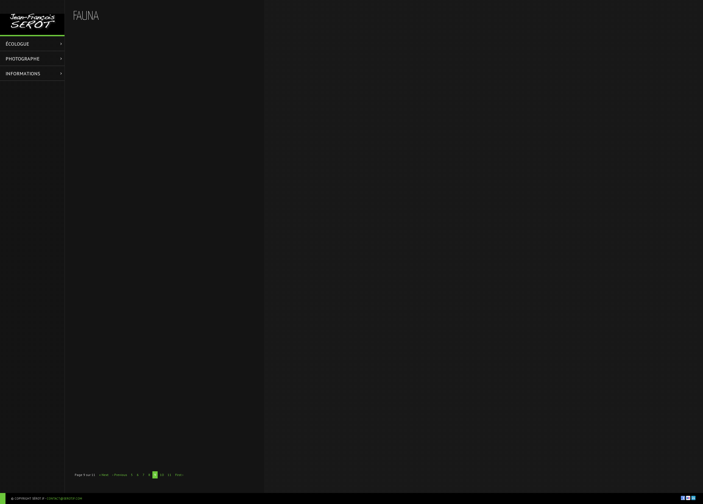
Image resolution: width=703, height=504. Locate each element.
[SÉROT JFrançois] (32, 17)
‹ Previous (119, 475)
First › (179, 475)
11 (169, 475)
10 (162, 475)
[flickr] (688, 498)
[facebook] (683, 498)
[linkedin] (693, 498)
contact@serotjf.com (64, 498)
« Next (103, 475)
